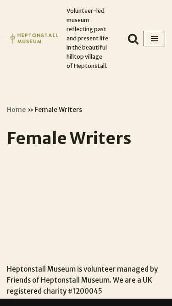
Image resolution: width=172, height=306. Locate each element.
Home (16, 110)
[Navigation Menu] (154, 38)
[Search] (133, 39)
